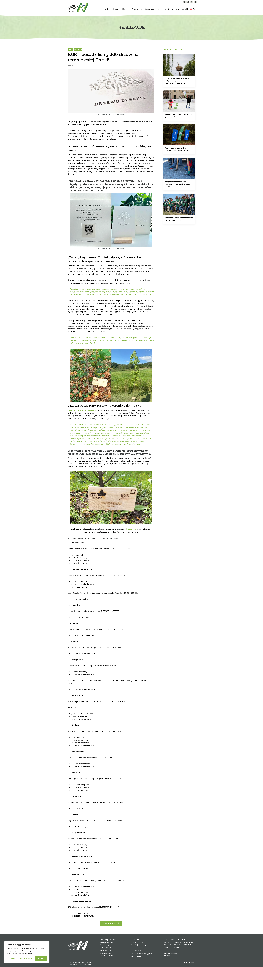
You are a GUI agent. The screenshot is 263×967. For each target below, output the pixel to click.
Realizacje (161, 9)
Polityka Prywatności (170, 953)
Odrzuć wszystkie (26, 958)
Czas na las (130, 529)
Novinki (107, 9)
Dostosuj (12, 958)
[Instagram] (187, 2)
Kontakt (184, 9)
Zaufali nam (173, 9)
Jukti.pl (193, 962)
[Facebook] (184, 2)
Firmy (70, 49)
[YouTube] (191, 2)
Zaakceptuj (40, 958)
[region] (26, 952)
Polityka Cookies (169, 955)
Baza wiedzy (149, 9)
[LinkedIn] (195, 2)
